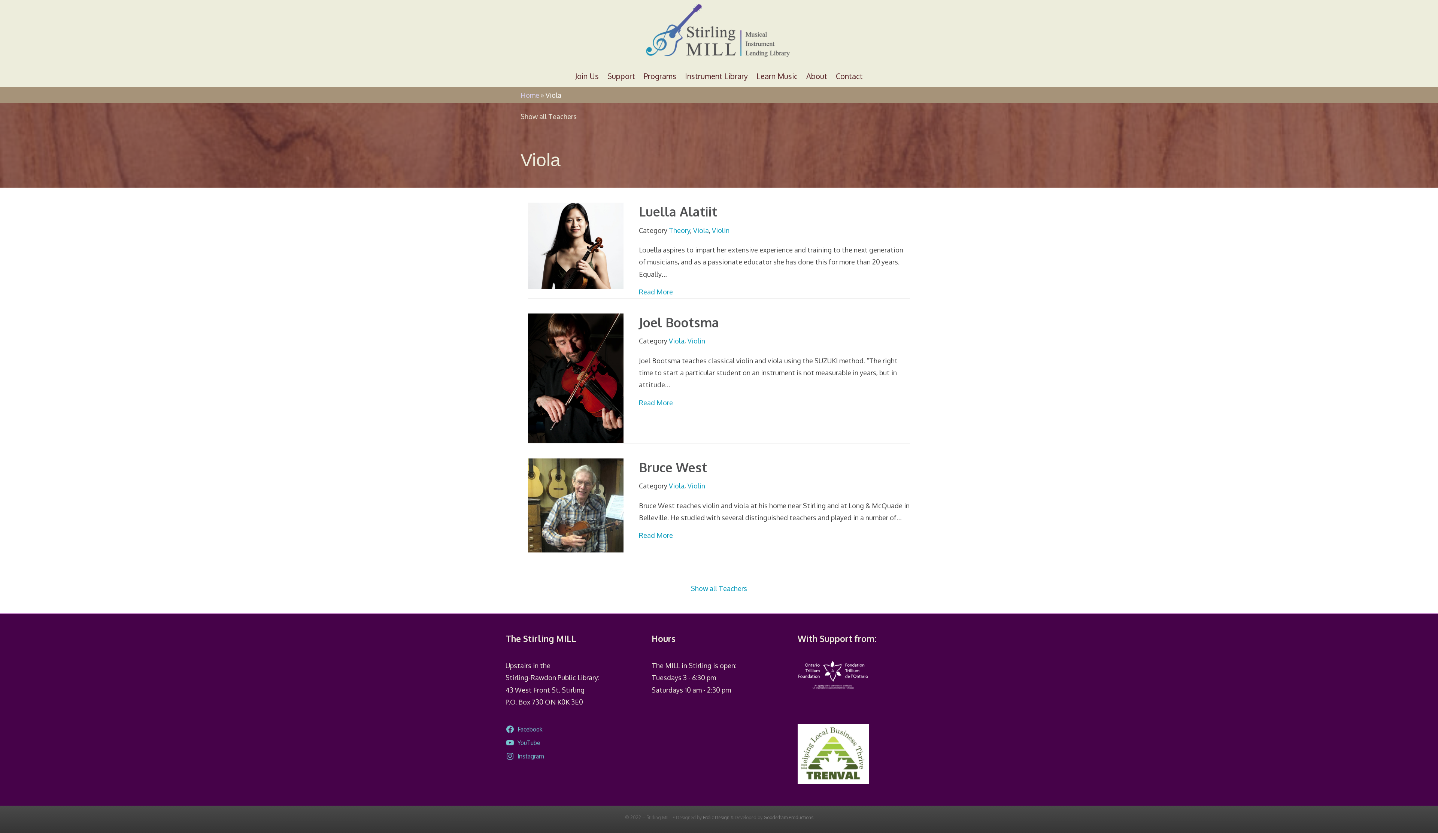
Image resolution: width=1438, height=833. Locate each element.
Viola (701, 230)
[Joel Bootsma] (576, 377)
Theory (679, 230)
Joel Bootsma (679, 322)
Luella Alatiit (678, 211)
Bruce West (673, 467)
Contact (849, 76)
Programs (660, 76)
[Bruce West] (576, 504)
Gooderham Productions (788, 817)
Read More (656, 291)
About (816, 76)
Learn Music (777, 76)
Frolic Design (716, 817)
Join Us (587, 76)
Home (530, 95)
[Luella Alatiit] (576, 245)
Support (621, 76)
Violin (720, 230)
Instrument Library (716, 76)
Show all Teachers (549, 116)
